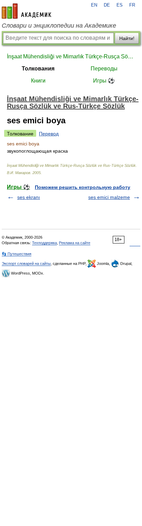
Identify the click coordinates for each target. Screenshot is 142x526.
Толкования (38, 68)
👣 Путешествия (16, 254)
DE (107, 5)
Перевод (49, 133)
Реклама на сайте (74, 243)
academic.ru (26, 11)
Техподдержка (44, 243)
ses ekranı (28, 197)
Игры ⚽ (104, 81)
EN (94, 5)
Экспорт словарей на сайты (26, 263)
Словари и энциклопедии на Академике (59, 25)
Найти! (126, 38)
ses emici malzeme (109, 197)
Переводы (104, 68)
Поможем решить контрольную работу (82, 187)
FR (132, 5)
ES (119, 5)
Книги (38, 81)
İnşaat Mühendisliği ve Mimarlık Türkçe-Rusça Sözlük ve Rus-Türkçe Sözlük (71, 56)
